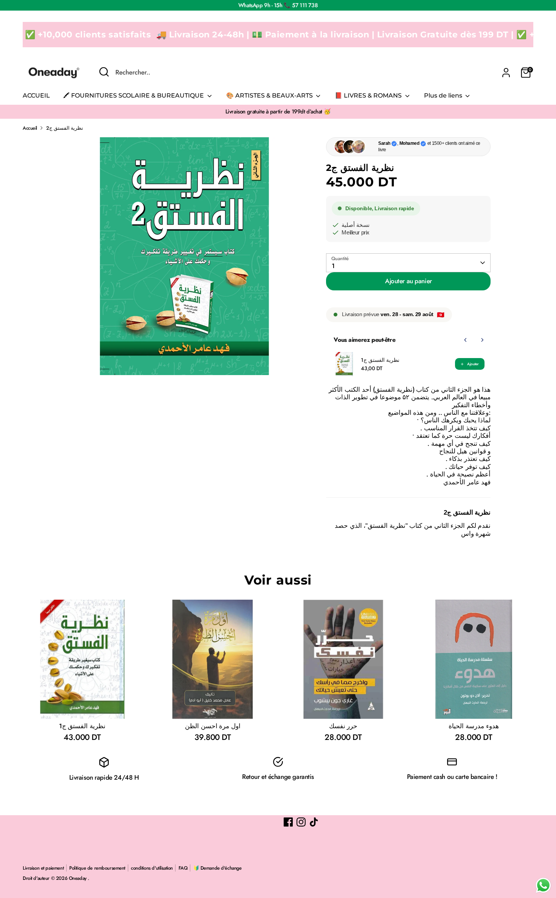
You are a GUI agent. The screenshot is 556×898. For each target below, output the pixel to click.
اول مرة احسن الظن (213, 725)
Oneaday (78, 878)
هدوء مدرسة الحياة (474, 725)
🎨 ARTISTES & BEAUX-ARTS (270, 95)
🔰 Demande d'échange (217, 868)
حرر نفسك (343, 725)
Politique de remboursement (97, 868)
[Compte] (506, 72)
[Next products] (482, 340)
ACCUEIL (36, 95)
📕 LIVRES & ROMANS (369, 95)
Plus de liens (444, 95)
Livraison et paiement (43, 868)
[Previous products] (465, 340)
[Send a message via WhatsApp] (543, 885)
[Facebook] (288, 822)
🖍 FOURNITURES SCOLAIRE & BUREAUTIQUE (134, 95)
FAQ (183, 868)
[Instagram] (301, 822)
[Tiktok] (313, 822)
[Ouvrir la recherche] (104, 71)
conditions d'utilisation (152, 868)
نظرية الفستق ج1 (380, 360)
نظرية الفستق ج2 (64, 128)
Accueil (30, 128)
